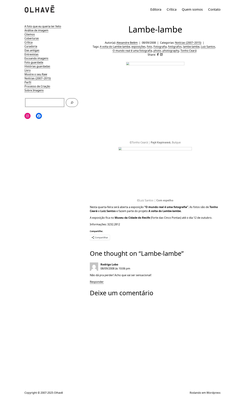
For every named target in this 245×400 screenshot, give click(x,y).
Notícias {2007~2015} (37, 78)
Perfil (27, 82)
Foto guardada (33, 62)
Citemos (29, 34)
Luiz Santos (208, 46)
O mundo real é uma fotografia (132, 50)
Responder (97, 282)
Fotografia (160, 46)
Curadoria (30, 46)
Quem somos (192, 9)
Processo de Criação (37, 86)
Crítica (171, 9)
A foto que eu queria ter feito (42, 26)
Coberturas (31, 38)
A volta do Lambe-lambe (115, 46)
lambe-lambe (191, 46)
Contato (214, 9)
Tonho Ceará (188, 50)
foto (149, 46)
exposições (139, 46)
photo (157, 50)
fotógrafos (175, 46)
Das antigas (31, 50)
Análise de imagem (36, 30)
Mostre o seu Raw (35, 74)
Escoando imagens (36, 58)
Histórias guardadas (37, 66)
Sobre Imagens (34, 90)
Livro (27, 70)
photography (170, 50)
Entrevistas (31, 54)
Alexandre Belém (127, 42)
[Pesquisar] (72, 102)
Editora (155, 9)
